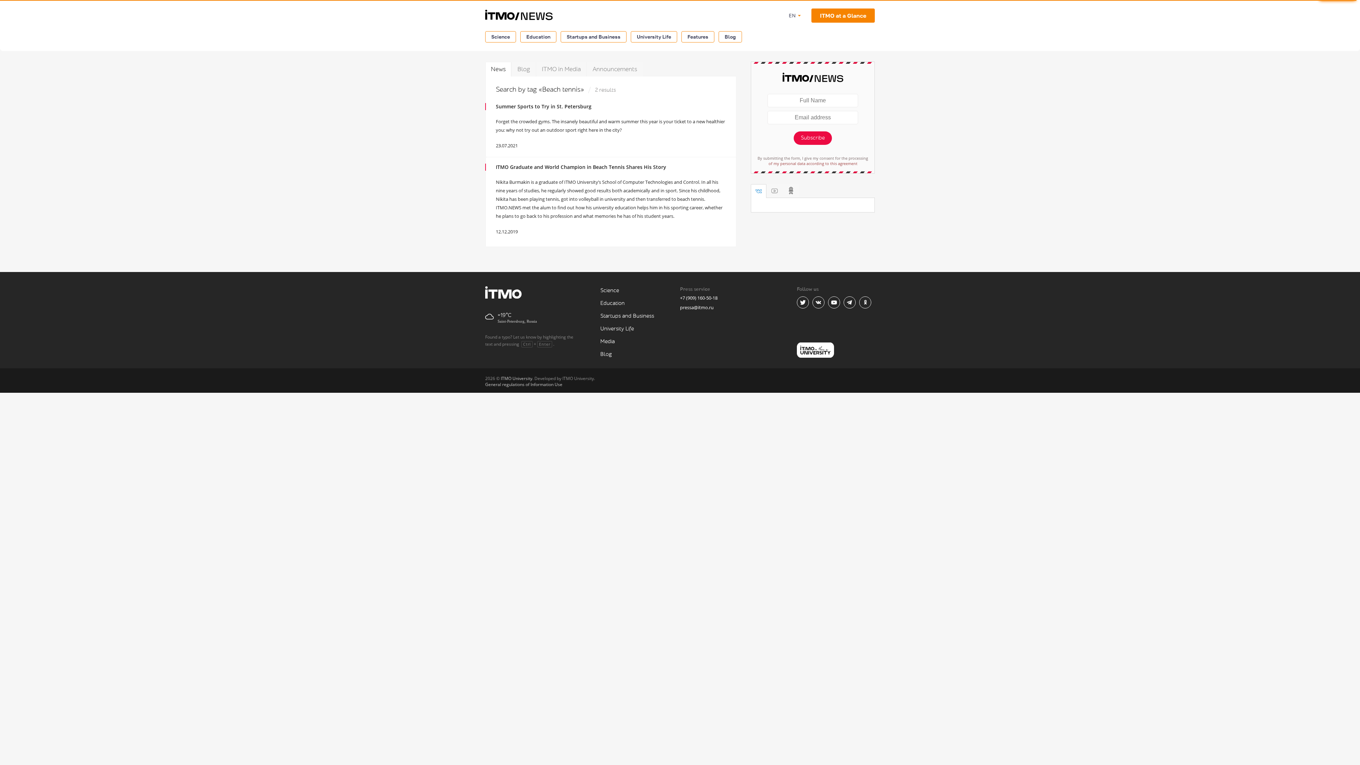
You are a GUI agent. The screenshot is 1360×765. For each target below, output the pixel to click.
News (498, 69)
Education (538, 37)
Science (500, 37)
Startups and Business (593, 37)
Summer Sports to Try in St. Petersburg (543, 106)
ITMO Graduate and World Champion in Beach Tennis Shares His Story (581, 167)
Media (607, 341)
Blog (730, 37)
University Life (654, 37)
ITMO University (516, 378)
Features (697, 37)
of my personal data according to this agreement (813, 163)
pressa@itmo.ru (697, 307)
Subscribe (813, 138)
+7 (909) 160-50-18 (699, 298)
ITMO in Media (561, 69)
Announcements (615, 69)
